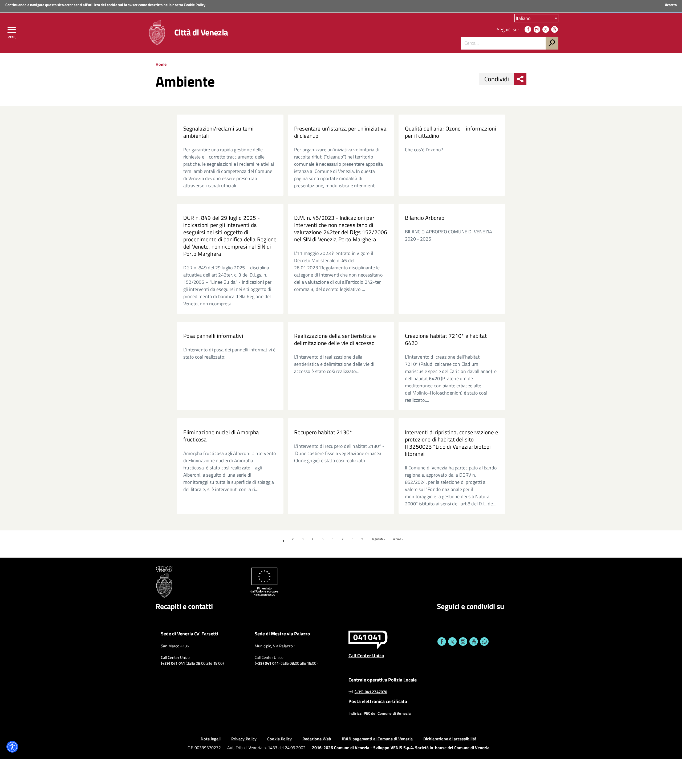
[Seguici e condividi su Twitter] (452, 641)
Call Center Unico (366, 655)
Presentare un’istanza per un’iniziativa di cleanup (340, 132)
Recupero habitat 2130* (323, 432)
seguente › (378, 539)
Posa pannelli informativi (213, 335)
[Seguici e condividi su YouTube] (473, 641)
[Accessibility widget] (12, 747)
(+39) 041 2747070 (371, 692)
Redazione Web (316, 739)
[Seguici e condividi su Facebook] (441, 641)
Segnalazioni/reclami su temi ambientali (218, 132)
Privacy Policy (244, 739)
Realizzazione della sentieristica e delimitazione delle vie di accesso (335, 339)
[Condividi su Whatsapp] (484, 641)
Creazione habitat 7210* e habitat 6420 (446, 339)
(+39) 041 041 (173, 663)
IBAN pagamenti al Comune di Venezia (377, 739)
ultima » (398, 539)
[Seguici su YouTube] (554, 29)
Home (161, 64)
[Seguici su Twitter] (545, 29)
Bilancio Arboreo (424, 217)
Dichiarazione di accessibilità (449, 739)
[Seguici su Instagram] (537, 29)
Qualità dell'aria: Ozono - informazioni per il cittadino (450, 132)
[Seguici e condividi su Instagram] (463, 641)
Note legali (211, 739)
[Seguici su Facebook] (528, 29)
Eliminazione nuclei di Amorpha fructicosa (221, 436)
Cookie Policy (194, 4)
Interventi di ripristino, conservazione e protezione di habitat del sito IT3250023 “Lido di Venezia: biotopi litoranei (451, 443)
